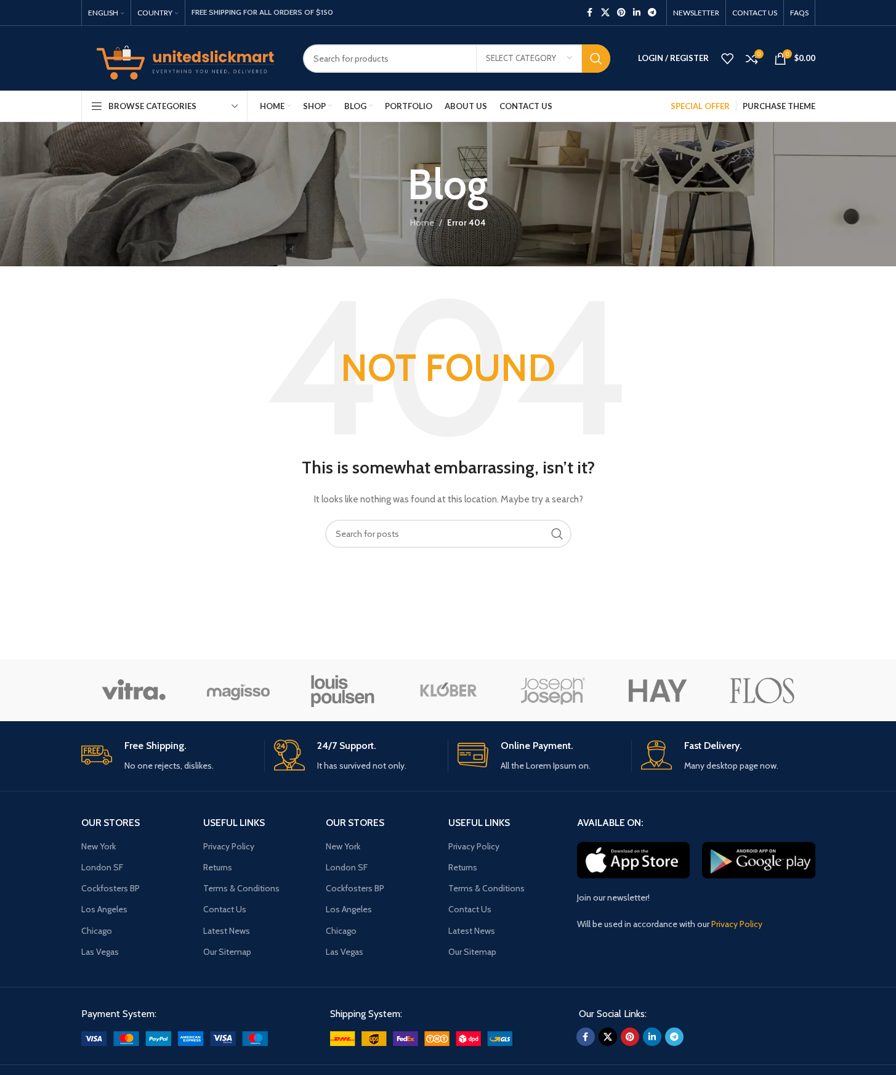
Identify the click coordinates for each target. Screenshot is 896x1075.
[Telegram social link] (652, 12)
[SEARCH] (596, 58)
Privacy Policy (228, 846)
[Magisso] (238, 690)
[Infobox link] (168, 756)
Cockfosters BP (110, 888)
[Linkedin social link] (636, 12)
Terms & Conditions (241, 888)
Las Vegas (100, 951)
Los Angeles (104, 909)
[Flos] (762, 690)
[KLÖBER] (447, 690)
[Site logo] (183, 57)
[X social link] (605, 12)
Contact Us (224, 909)
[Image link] (174, 1037)
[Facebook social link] (590, 12)
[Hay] (657, 690)
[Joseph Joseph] (553, 690)
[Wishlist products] (727, 58)
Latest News (226, 930)
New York (98, 846)
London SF (102, 867)
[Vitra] (133, 690)
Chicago (96, 930)
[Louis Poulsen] (343, 690)
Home (422, 222)
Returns (217, 867)
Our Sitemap (227, 951)
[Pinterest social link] (621, 12)
